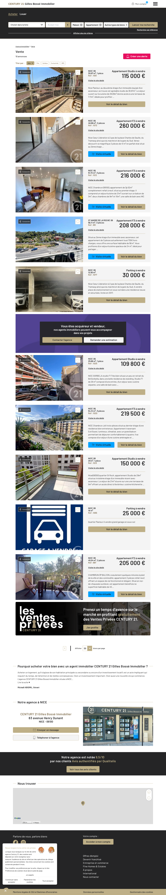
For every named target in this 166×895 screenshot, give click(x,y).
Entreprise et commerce (95, 862)
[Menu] (155, 3)
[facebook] (15, 842)
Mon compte (140, 4)
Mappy (37, 822)
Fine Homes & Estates (94, 866)
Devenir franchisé (92, 859)
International (89, 873)
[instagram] (23, 842)
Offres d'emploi (90, 855)
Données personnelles (93, 892)
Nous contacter (91, 876)
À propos (87, 869)
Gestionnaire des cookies (141, 892)
